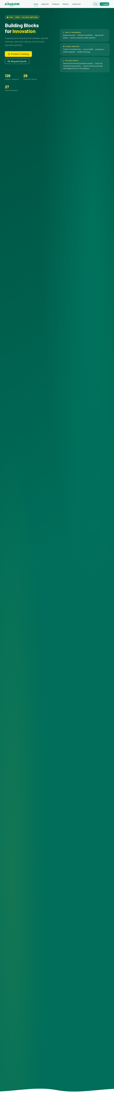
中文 (95, 4)
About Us (45, 4)
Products (55, 4)
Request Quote (18, 61)
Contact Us (76, 4)
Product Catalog (20, 54)
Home (36, 4)
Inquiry (105, 4)
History (65, 4)
